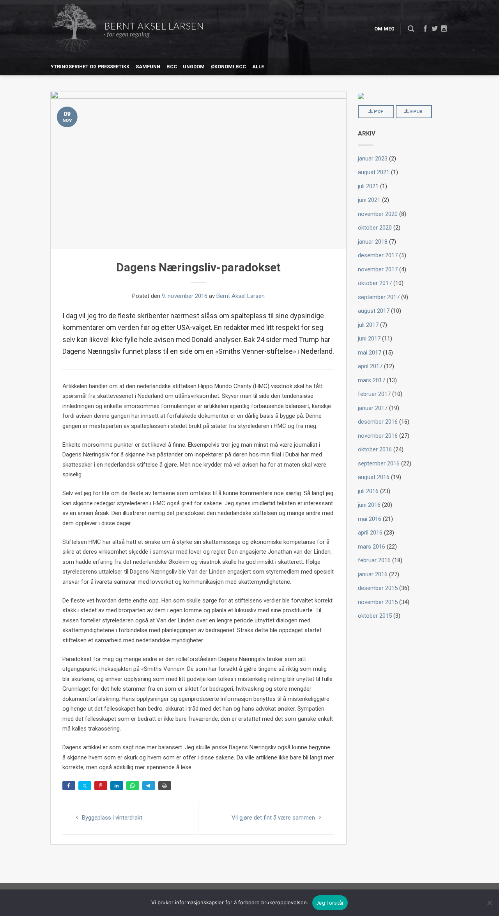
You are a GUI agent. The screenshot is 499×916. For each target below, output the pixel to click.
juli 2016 (368, 491)
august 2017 (373, 310)
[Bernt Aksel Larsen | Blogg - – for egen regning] (127, 29)
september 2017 (379, 297)
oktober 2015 (375, 615)
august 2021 (373, 172)
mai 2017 (369, 352)
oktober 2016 (375, 449)
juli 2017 (368, 324)
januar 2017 (373, 408)
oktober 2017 (375, 283)
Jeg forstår (330, 903)
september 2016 (379, 463)
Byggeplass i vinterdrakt (111, 817)
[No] (489, 903)
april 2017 (370, 366)
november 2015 (378, 602)
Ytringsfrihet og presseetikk (90, 67)
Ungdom (194, 67)
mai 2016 (369, 518)
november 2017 (378, 269)
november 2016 (378, 435)
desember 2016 (378, 421)
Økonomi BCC (228, 67)
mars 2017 (371, 380)
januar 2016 (373, 574)
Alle (258, 67)
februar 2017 (374, 393)
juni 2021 (369, 199)
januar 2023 (373, 158)
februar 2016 (374, 560)
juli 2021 (368, 186)
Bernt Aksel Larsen (240, 295)
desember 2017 (378, 255)
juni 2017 (369, 338)
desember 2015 (378, 588)
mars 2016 (371, 546)
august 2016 (373, 477)
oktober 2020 (375, 227)
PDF (378, 111)
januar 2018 (373, 241)
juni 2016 (369, 504)
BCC (171, 67)
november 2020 (378, 213)
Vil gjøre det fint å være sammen (274, 817)
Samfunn (148, 67)
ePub (416, 111)
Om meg (384, 29)
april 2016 (370, 532)
